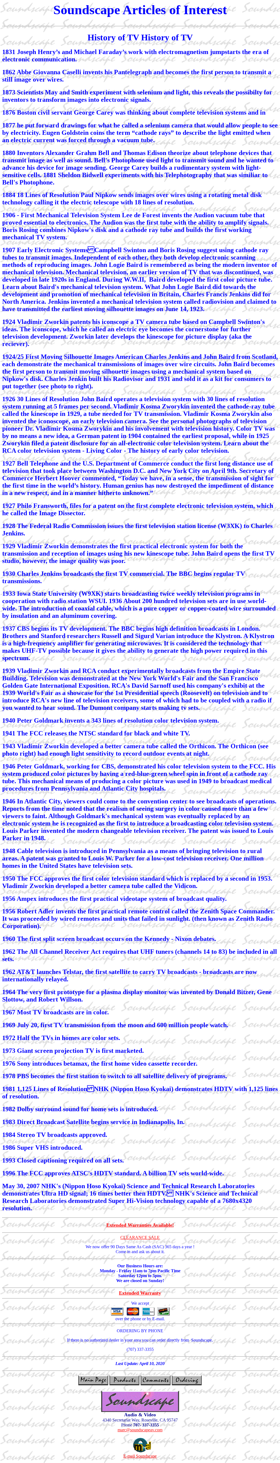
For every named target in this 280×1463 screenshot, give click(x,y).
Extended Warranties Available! (140, 1225)
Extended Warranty (140, 1293)
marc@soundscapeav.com (140, 1430)
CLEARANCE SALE (140, 1237)
